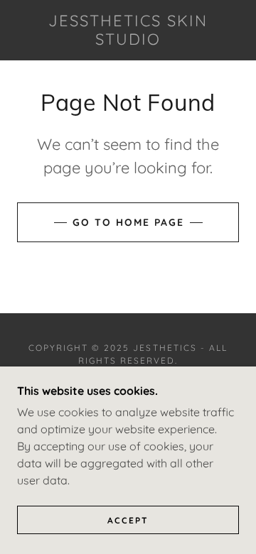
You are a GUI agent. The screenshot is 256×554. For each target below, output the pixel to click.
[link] (128, 30)
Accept (128, 520)
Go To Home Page (128, 222)
